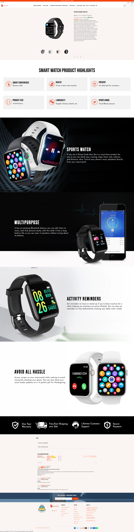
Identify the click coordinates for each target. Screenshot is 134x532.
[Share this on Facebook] (78, 57)
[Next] (72, 28)
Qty (74, 48)
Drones (84, 5)
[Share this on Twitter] (75, 57)
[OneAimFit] (4, 5)
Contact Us (75, 511)
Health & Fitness (45, 5)
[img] (43, 466)
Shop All (87, 5)
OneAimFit (40, 527)
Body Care (63, 511)
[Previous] (37, 28)
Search (75, 507)
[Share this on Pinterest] (80, 57)
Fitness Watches (72, 5)
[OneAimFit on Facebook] (1, 2)
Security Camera (79, 5)
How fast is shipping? (43, 442)
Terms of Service (76, 515)
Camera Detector (65, 5)
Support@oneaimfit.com (90, 512)
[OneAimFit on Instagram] (2, 2)
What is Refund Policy (43, 446)
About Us (75, 509)
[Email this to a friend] (83, 57)
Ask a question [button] (93, 456)
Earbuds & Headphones (37, 5)
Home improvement (64, 513)
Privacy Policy (76, 513)
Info (96, 5)
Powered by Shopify (46, 527)
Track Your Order (77, 519)
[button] (84, 15)
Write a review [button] (86, 456)
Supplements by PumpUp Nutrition (55, 5)
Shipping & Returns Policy (78, 517)
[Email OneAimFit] (4, 2)
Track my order (92, 5)
